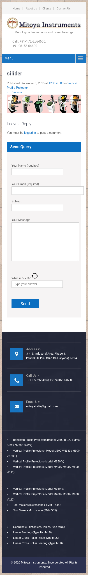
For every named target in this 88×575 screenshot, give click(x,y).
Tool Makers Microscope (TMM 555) (35, 510)
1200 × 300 (56, 83)
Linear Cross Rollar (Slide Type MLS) (36, 537)
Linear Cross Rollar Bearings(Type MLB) (38, 543)
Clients (46, 8)
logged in (30, 132)
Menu (9, 58)
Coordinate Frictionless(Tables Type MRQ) (39, 527)
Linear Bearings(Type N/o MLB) (32, 532)
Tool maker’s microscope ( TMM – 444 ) (37, 505)
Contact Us (64, 8)
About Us (31, 8)
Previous (14, 92)
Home (16, 8)
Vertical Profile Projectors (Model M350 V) (38, 461)
